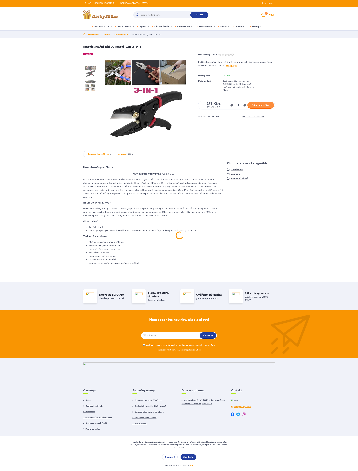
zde (191, 465)
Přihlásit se (208, 335)
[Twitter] (239, 415)
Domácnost (183, 26)
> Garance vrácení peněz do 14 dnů (148, 412)
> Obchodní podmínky (93, 406)
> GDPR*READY (139, 423)
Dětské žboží (161, 26)
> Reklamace (89, 412)
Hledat (199, 14)
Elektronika (205, 26)
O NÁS (88, 3)
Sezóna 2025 (101, 26)
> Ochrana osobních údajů (95, 423)
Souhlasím (188, 457)
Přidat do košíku (260, 105)
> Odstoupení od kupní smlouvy (97, 417)
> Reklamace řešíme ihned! (144, 418)
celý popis (231, 65)
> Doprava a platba (91, 429)
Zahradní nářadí (120, 34)
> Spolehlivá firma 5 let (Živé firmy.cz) (149, 406)
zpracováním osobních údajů (171, 345)
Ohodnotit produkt (207, 54)
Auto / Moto (124, 26)
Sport (142, 26)
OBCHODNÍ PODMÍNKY (104, 3)
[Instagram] (245, 415)
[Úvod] (105, 14)
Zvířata (240, 26)
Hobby (255, 26)
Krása (223, 26)
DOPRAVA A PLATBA (130, 3)
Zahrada (106, 34)
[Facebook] (233, 415)
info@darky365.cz (242, 406)
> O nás (86, 400)
